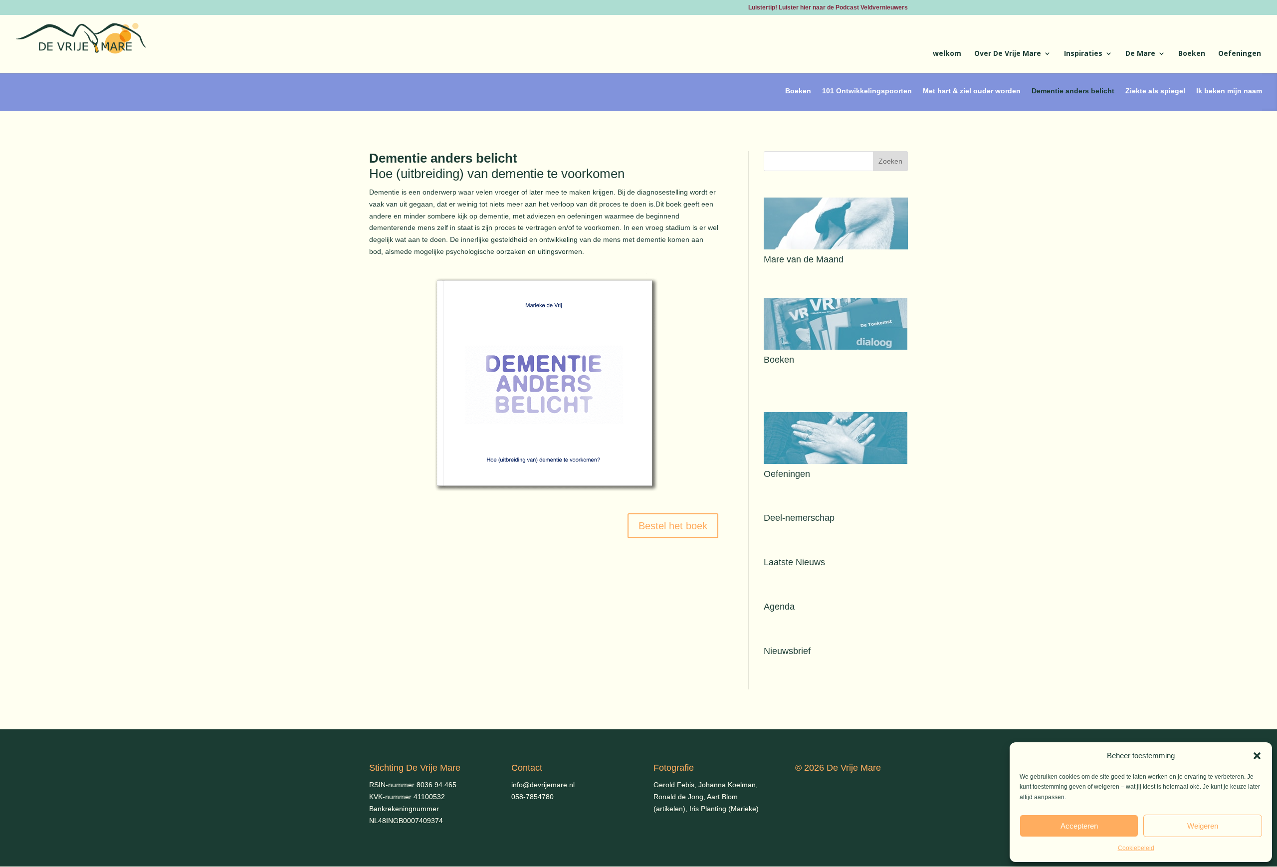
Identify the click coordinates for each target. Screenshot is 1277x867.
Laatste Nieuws (794, 562)
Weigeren (1202, 826)
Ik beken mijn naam (1229, 90)
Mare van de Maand (804, 259)
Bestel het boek (672, 525)
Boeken (1191, 54)
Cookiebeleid (1136, 848)
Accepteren (1079, 826)
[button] (1257, 756)
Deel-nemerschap (799, 518)
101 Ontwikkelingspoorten (867, 90)
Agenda (779, 607)
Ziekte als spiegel (1155, 90)
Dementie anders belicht (1073, 90)
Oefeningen (1239, 54)
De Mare (1140, 54)
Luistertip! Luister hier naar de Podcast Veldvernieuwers (828, 7)
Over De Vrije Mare (1007, 54)
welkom (947, 54)
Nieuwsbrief (787, 651)
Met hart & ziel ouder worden (972, 90)
